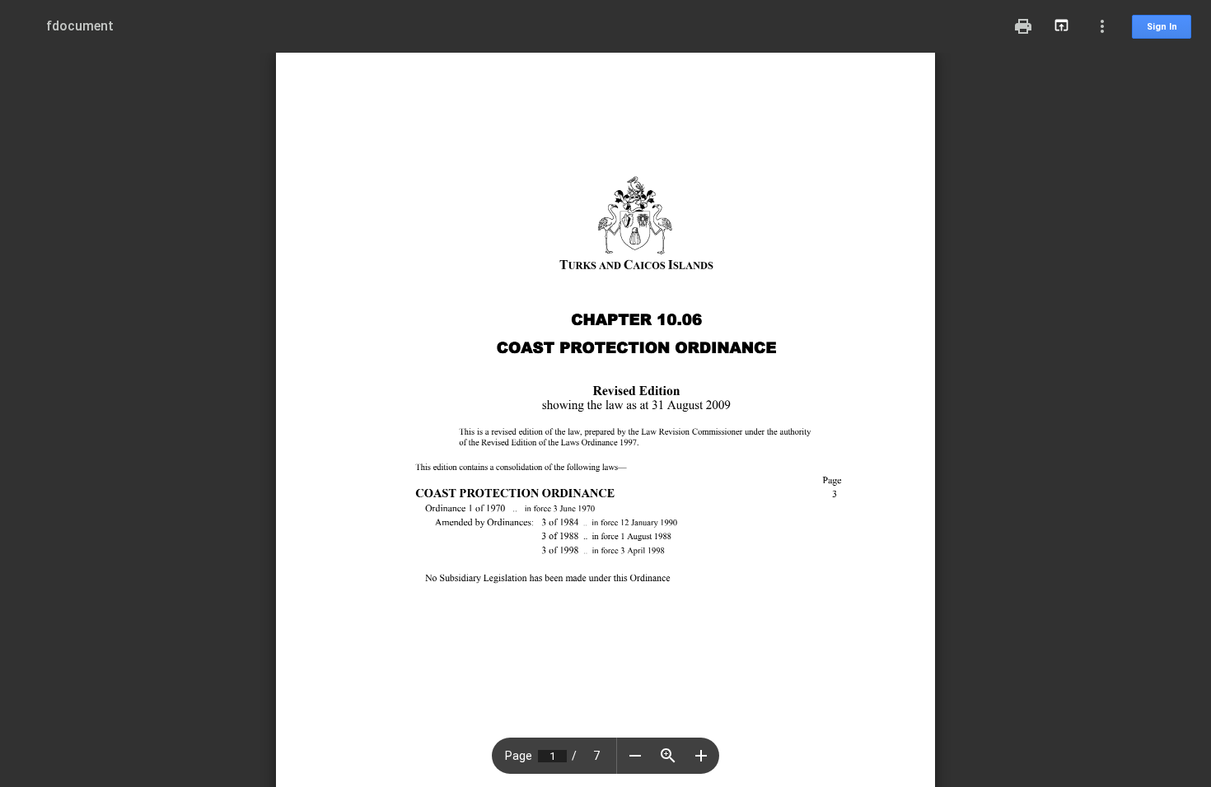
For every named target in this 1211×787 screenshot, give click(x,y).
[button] (635, 755)
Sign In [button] (1162, 26)
